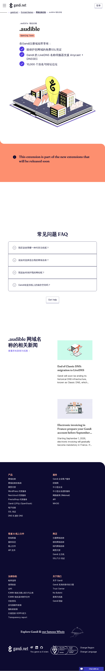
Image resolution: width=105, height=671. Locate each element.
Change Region (87, 648)
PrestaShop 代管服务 (17, 499)
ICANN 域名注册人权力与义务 (21, 593)
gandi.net (14, 12)
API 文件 (11, 550)
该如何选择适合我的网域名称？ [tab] (33, 260)
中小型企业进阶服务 (61, 491)
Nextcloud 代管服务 (17, 495)
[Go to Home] (17, 5)
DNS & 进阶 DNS (15, 516)
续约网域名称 (58, 546)
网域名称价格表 (15, 483)
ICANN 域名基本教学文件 (19, 597)
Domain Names (27, 12)
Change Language (88, 652)
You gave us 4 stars (39, 652)
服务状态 (12, 542)
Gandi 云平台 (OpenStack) (20, 503)
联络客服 (12, 538)
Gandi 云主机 (58, 554)
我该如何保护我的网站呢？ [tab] (31, 272)
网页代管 (12, 487)
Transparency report (17, 617)
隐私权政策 (13, 609)
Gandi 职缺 (57, 601)
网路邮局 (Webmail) (61, 495)
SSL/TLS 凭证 (59, 558)
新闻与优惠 (57, 597)
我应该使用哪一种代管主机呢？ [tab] (33, 247)
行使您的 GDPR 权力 (17, 613)
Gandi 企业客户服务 (61, 479)
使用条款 (12, 584)
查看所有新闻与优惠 (18, 350)
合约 (10, 588)
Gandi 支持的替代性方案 (63, 584)
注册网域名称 (58, 538)
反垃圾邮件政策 (15, 605)
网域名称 (12, 479)
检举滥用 (12, 580)
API (54, 499)
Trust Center (59, 588)
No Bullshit (57, 593)
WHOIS (56, 503)
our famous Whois (53, 631)
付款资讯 (12, 601)
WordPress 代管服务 (17, 491)
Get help (52, 299)
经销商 (56, 483)
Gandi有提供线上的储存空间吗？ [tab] (34, 285)
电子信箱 (12, 507)
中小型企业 (57, 487)
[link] (31, 647)
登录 (98, 5)
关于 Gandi (57, 580)
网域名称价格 (41, 12)
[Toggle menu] (4, 5)
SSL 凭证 (12, 511)
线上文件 (12, 546)
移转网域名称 (58, 542)
